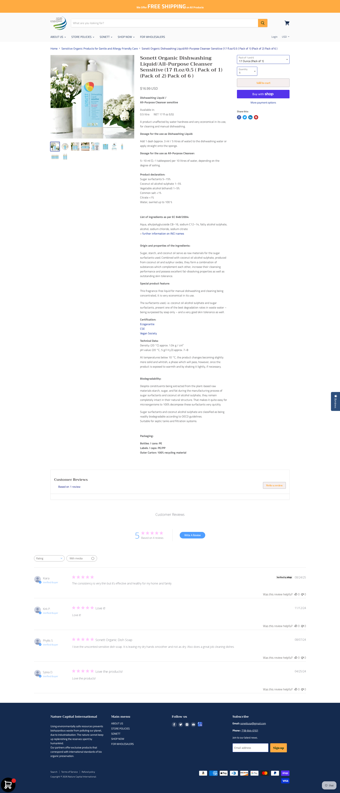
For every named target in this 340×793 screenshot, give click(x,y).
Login (274, 37)
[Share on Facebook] (239, 117)
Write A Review (192, 535)
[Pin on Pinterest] (256, 117)
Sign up (278, 748)
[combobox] (49, 558)
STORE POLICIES (81, 37)
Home (54, 48)
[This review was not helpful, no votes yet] (302, 594)
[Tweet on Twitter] (245, 117)
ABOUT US (57, 37)
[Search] (262, 23)
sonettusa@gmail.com (253, 723)
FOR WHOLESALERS (152, 37)
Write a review (274, 485)
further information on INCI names (163, 233)
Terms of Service (69, 772)
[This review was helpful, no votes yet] (296, 594)
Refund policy (88, 772)
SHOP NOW (125, 37)
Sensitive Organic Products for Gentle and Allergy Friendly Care (99, 48)
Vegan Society (148, 333)
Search (53, 772)
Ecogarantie (147, 324)
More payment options (263, 102)
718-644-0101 (250, 730)
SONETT (105, 37)
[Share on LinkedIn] (250, 117)
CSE (142, 329)
